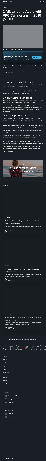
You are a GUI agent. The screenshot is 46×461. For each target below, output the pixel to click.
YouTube (10, 416)
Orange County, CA (12, 395)
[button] (43, 1)
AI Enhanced (6, 456)
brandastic (7, 49)
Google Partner (7, 441)
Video (11, 7)
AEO (5, 217)
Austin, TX (10, 402)
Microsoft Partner (7, 451)
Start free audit (36, 57)
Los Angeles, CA (12, 399)
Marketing (6, 7)
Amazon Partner (7, 446)
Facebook (10, 413)
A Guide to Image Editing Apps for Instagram (23, 168)
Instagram (10, 410)
